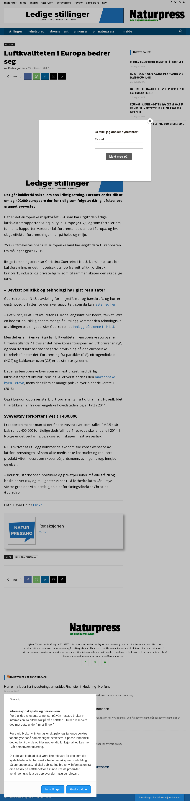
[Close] (150, 121)
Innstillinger (52, 789)
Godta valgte (78, 789)
